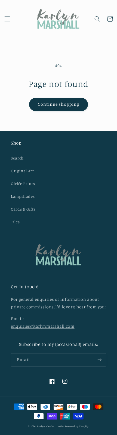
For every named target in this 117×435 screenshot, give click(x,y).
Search (17, 158)
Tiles (15, 222)
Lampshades (23, 196)
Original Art (22, 170)
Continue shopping (58, 104)
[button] (7, 19)
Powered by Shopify (76, 426)
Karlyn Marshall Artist (50, 426)
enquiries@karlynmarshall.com (43, 326)
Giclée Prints (23, 183)
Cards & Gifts (23, 209)
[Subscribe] (99, 360)
